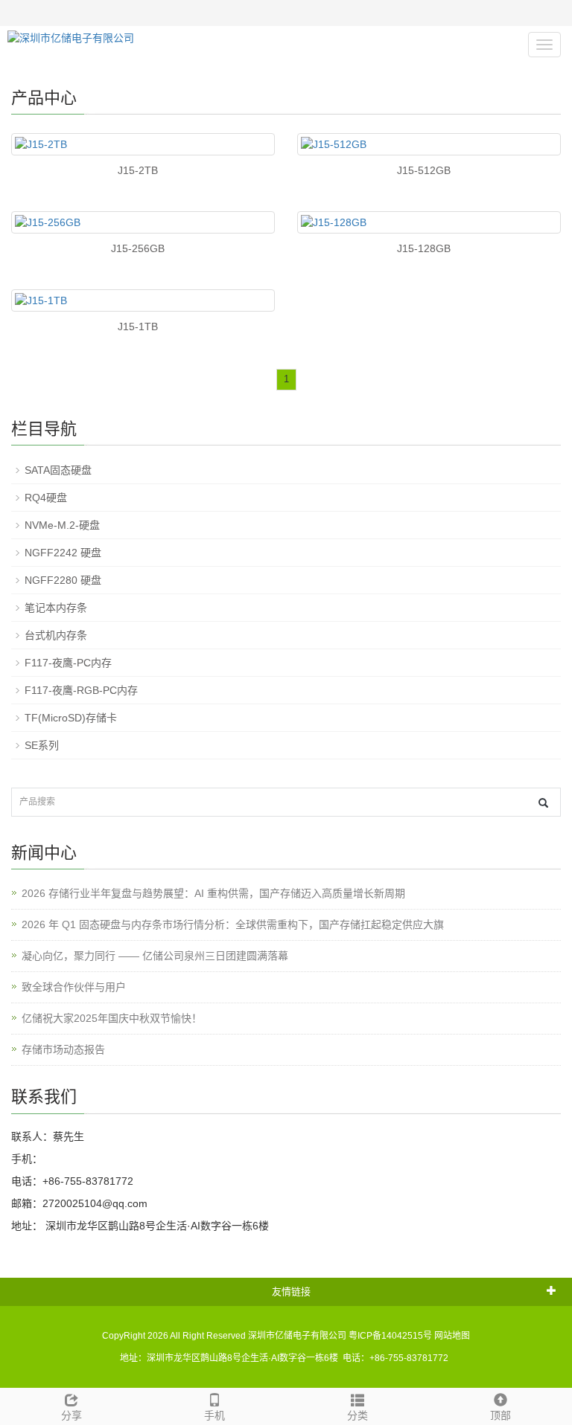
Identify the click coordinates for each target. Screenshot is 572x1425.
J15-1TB (138, 326)
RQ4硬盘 (46, 498)
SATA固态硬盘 (58, 470)
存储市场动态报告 (63, 1049)
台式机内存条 (56, 635)
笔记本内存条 (56, 608)
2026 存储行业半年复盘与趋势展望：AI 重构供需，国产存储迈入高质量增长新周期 (213, 893)
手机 (214, 1415)
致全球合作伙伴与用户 (74, 987)
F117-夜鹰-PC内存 (68, 663)
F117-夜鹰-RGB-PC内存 (81, 690)
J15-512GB (424, 170)
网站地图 (452, 1336)
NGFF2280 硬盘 (63, 580)
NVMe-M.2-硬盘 (62, 525)
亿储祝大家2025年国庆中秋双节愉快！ (112, 1018)
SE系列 (42, 745)
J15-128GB (424, 248)
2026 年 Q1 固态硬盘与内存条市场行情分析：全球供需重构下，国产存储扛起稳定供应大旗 (233, 924)
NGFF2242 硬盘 (63, 553)
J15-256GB (138, 248)
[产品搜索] (543, 803)
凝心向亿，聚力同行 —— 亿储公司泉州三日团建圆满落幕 (155, 956)
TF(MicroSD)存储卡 (71, 718)
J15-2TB (138, 170)
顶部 (500, 1415)
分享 (71, 1415)
